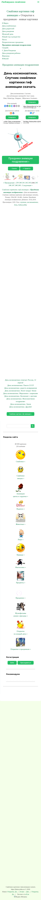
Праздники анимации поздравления (16, 45)
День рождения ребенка (11, 53)
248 (16, 185)
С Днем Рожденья (9, 50)
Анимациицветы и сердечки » (20, 495)
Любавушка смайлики (13, 2)
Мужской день (7, 34)
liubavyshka (22, 205)
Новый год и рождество (11, 37)
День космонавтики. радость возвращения (20, 388)
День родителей (8, 29)
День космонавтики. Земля (20, 404)
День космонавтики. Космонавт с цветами (20, 396)
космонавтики (32, 202)
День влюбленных (9, 26)
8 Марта (5, 23)
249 (19, 185)
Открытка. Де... (12, 892)
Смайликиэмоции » (20, 477)
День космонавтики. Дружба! (20, 407)
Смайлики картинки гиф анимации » (20, 414)
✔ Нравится (26, 168)
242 (26, 183)
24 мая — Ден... (24, 892)
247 (13, 185)
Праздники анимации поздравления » (20, 160)
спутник (23, 202)
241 (23, 183)
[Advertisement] (20, 292)
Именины (5, 56)
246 (10, 185)
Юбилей (5, 59)
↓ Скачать (14, 168)
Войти (12, 663)
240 (20, 183)
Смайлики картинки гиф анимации (15, 190)
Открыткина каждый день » (20, 632)
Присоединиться (25, 663)
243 (29, 183)
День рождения (8, 31)
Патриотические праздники (12, 42)
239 (17, 183)
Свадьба (5, 48)
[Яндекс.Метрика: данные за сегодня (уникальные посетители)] (20, 897)
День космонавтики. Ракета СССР (20, 385)
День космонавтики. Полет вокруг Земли (20, 391)
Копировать (32, 102)
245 (36, 183)
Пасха (4, 40)
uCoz (27, 894)
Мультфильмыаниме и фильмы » (20, 614)
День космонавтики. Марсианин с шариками (20, 393)
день (16, 205)
